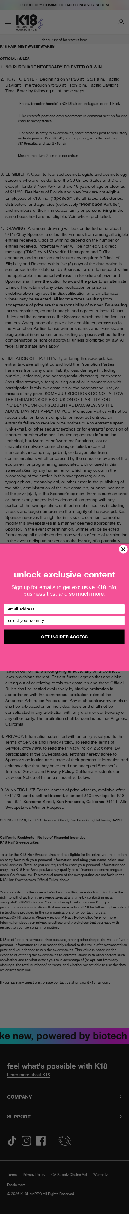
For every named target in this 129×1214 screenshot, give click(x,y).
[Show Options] (120, 620)
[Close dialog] (123, 549)
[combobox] (63, 620)
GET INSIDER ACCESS (64, 636)
